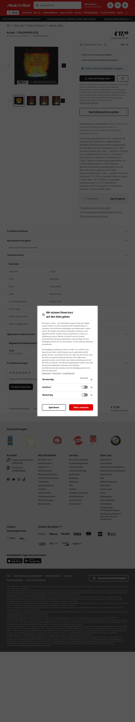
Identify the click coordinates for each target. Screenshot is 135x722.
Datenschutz (46, 373)
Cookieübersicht (68, 373)
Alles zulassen (81, 407)
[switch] (84, 387)
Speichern (54, 407)
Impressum (57, 373)
